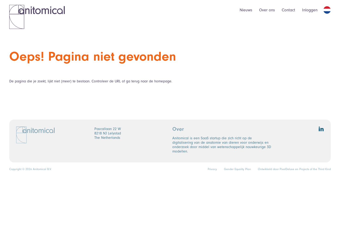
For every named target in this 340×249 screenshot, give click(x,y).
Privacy (212, 169)
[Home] (37, 17)
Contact (288, 10)
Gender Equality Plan (237, 169)
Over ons (267, 10)
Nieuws (246, 10)
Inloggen (310, 10)
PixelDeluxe (287, 169)
